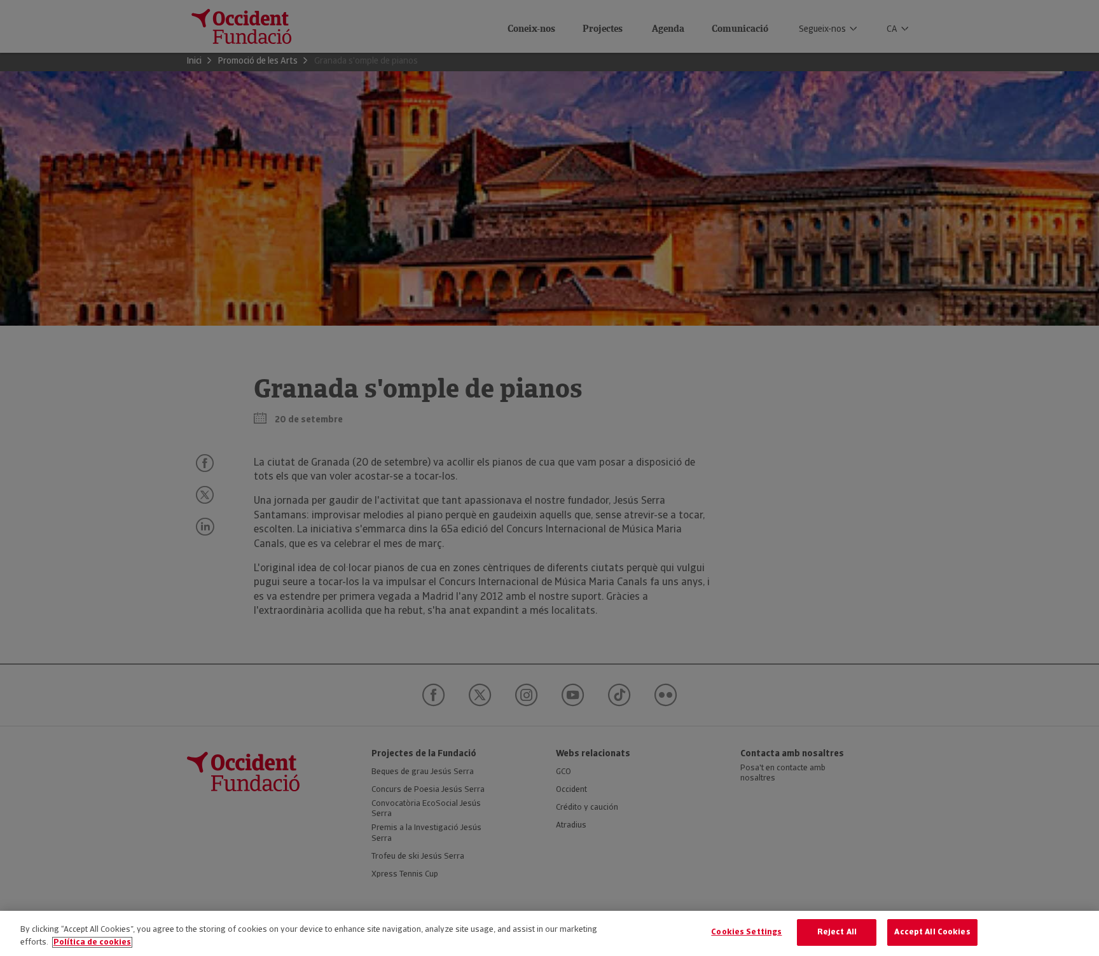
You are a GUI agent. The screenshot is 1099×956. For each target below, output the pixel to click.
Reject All (837, 932)
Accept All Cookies (932, 932)
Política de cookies (92, 942)
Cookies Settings (746, 932)
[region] (549, 933)
